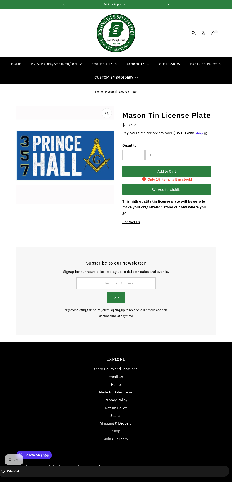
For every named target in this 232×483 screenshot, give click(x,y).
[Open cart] (213, 33)
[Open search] (194, 33)
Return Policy (116, 407)
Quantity (129, 145)
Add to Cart (166, 171)
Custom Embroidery (114, 77)
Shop (116, 431)
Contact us (131, 222)
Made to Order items (116, 392)
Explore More (204, 63)
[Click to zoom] (107, 113)
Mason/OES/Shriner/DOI (54, 63)
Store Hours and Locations (116, 368)
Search (116, 415)
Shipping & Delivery (116, 423)
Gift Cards (169, 63)
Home (16, 63)
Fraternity (103, 63)
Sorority (136, 63)
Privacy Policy (116, 400)
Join (116, 298)
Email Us (116, 376)
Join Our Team (116, 439)
